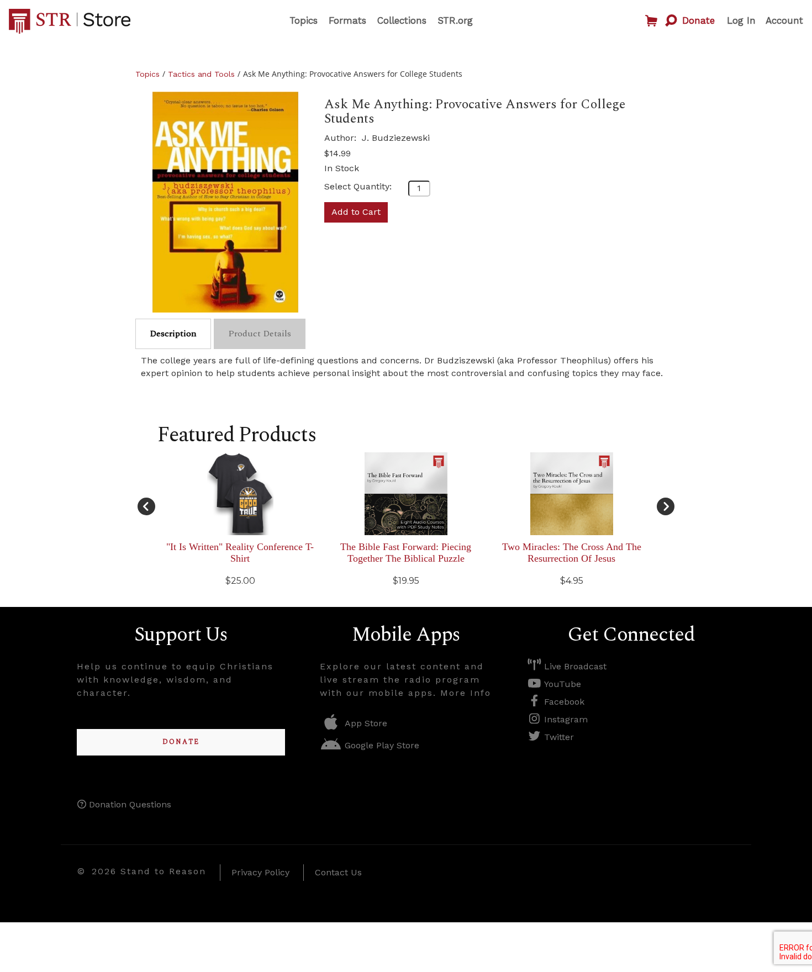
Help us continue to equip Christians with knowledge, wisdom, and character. (175, 679)
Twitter (557, 737)
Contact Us (338, 872)
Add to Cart (356, 212)
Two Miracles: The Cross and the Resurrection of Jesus (571, 552)
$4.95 (571, 580)
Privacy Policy (260, 872)
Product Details (259, 333)
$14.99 (337, 153)
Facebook (562, 701)
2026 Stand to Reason (149, 871)
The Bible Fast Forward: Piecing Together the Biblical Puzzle (405, 552)
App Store (364, 723)
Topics (303, 20)
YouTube (561, 684)
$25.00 (240, 580)
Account (784, 20)
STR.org (455, 20)
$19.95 (406, 580)
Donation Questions (128, 804)
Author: (341, 138)
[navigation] (381, 20)
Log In (741, 20)
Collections (401, 20)
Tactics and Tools (201, 74)
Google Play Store (380, 745)
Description (173, 333)
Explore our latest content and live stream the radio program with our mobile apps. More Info (405, 679)
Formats (347, 20)
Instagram (564, 719)
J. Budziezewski (396, 138)
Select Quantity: (358, 186)
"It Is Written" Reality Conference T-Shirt (240, 552)
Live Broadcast (574, 666)
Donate (698, 20)
